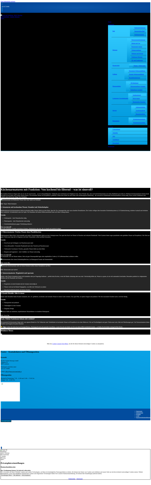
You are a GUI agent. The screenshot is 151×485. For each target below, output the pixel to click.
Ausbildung (116, 139)
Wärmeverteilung (136, 50)
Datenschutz (139, 413)
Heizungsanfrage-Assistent (138, 86)
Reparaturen (116, 121)
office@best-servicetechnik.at (13, 371)
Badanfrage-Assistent (136, 90)
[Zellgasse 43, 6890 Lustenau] (2, 9)
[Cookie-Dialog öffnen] (1, 447)
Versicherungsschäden (139, 122)
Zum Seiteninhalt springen (8, 1)
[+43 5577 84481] (2, 406)
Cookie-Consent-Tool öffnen (60, 344)
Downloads (116, 143)
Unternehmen (116, 129)
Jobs (114, 136)
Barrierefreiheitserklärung (143, 417)
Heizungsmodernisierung (138, 40)
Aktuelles (115, 133)
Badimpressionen (139, 34)
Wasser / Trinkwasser (139, 65)
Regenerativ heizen (137, 46)
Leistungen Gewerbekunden (120, 98)
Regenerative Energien (139, 102)
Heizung (115, 50)
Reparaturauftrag (140, 114)
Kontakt (138, 414)
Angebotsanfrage (140, 110)
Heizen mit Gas (136, 43)
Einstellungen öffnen (6, 475)
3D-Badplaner (134, 83)
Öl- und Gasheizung (137, 60)
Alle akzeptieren (26, 475)
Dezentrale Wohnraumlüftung (137, 71)
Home (109, 22)
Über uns (110, 127)
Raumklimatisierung (134, 77)
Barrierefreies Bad (139, 31)
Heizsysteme (136, 98)
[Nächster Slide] (1, 334)
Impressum (139, 411)
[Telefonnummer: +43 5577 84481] (2, 4)
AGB (137, 416)
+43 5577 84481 (5, 6)
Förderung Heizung (137, 57)
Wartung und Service (137, 53)
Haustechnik (116, 65)
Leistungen (111, 24)
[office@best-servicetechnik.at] (2, 8)
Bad (114, 31)
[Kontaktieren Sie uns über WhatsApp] (2, 11)
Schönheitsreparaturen (139, 119)
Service (115, 110)
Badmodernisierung (139, 28)
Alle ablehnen (16, 475)
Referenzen (111, 146)
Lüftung (115, 74)
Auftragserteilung (140, 107)
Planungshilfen (117, 86)
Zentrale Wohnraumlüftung (136, 74)
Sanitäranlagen (137, 95)
